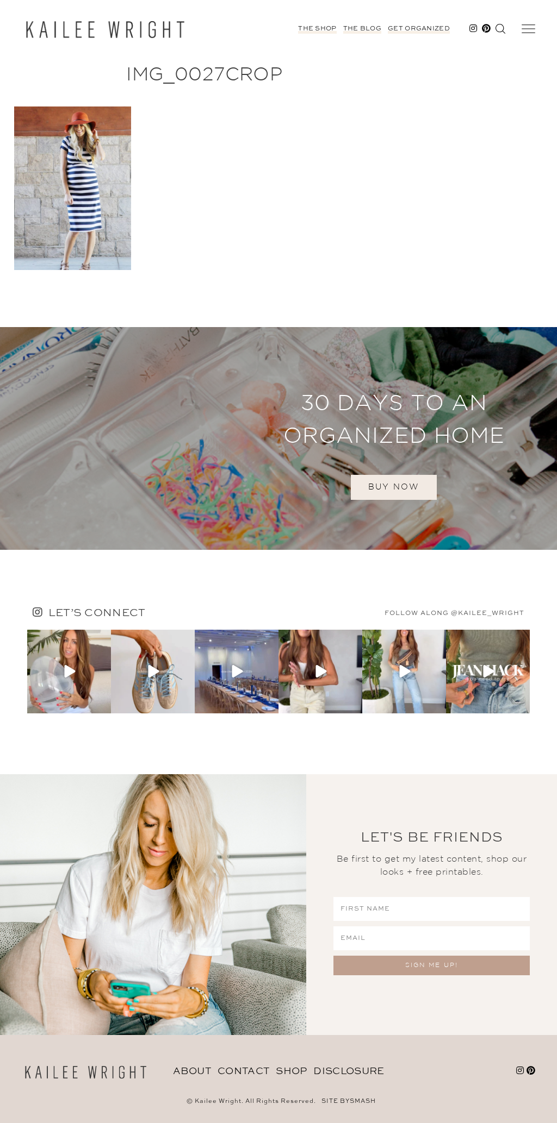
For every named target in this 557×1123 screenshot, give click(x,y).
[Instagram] (101, 703)
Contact (243, 1071)
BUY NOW (393, 487)
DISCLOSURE (348, 1071)
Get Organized (419, 29)
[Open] (69, 671)
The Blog (362, 29)
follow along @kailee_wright (454, 613)
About (192, 1071)
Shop (291, 1071)
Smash (363, 1102)
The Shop (317, 29)
